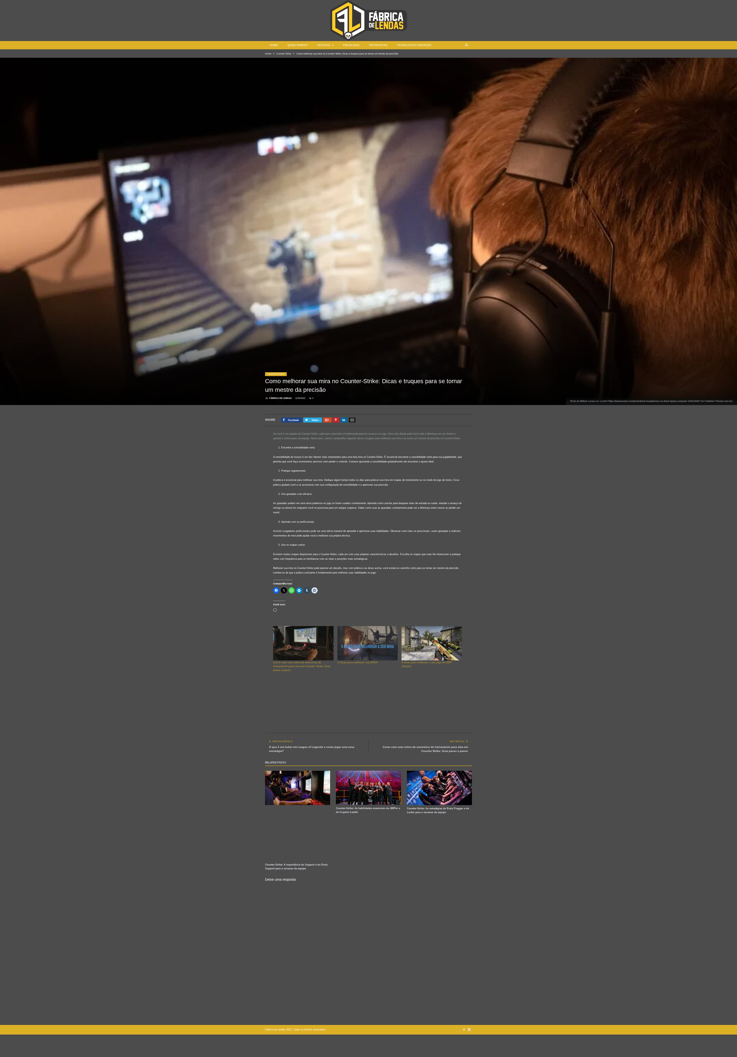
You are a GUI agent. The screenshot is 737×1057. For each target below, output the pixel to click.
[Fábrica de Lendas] (368, 20)
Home (274, 45)
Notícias (323, 45)
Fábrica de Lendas (280, 398)
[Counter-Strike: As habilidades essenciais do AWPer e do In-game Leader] (368, 788)
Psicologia (351, 45)
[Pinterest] (336, 420)
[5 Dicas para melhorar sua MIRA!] (367, 643)
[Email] (352, 420)
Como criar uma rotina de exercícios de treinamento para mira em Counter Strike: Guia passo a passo (301, 666)
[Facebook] (464, 1029)
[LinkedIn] (344, 420)
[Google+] (327, 420)
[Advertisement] (368, 706)
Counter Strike (275, 374)
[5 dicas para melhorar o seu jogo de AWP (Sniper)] (432, 643)
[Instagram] (469, 1029)
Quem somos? (298, 45)
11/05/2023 (300, 398)
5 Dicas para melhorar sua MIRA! (357, 662)
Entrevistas (378, 45)
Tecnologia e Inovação (414, 45)
